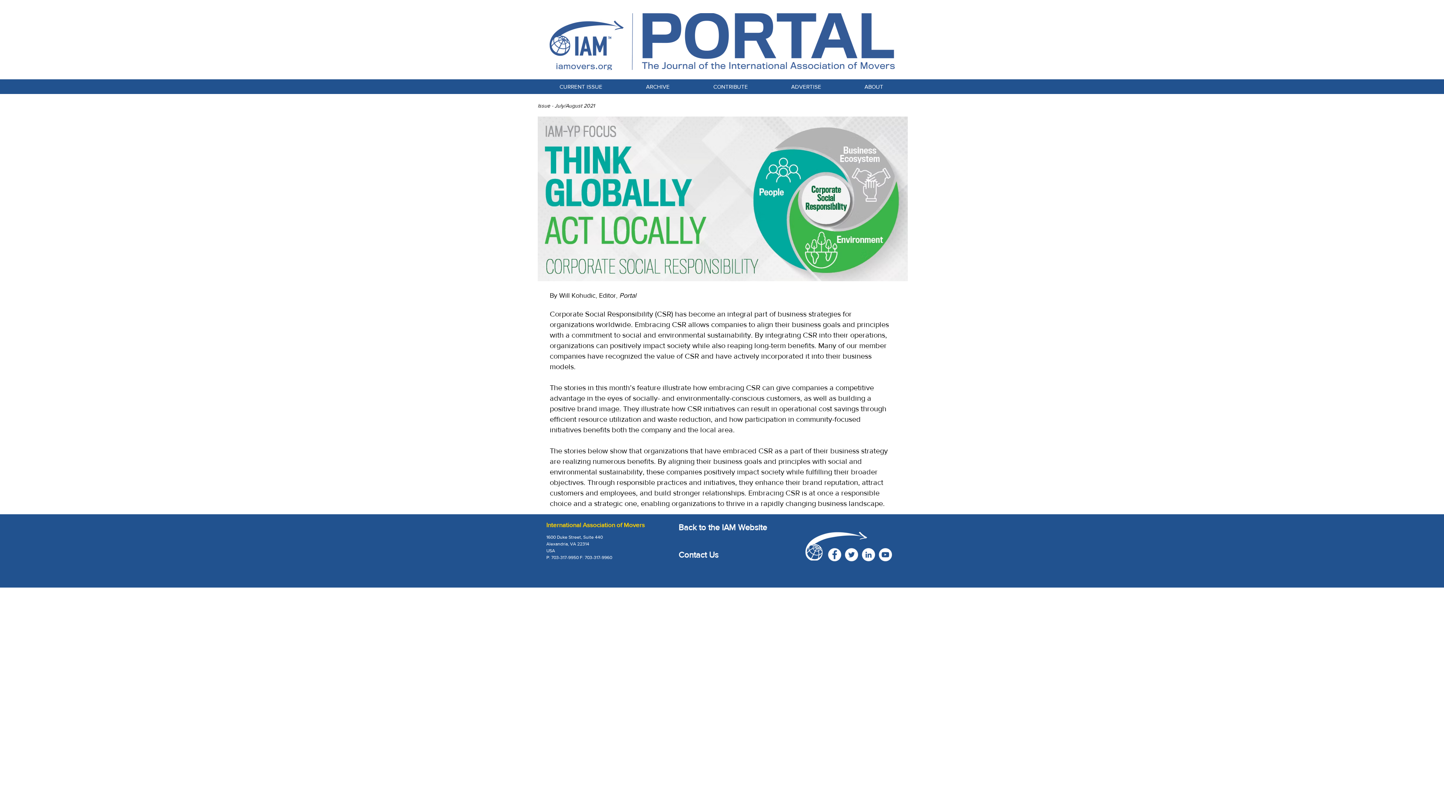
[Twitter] (851, 554)
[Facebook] (834, 554)
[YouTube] (885, 554)
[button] (730, 87)
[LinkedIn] (868, 554)
